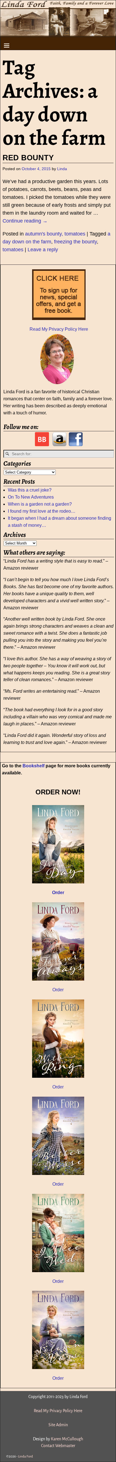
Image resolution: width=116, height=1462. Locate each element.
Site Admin (58, 1425)
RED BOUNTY (28, 158)
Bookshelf (33, 765)
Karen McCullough (67, 1439)
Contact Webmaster (58, 1445)
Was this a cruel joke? (30, 490)
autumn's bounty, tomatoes (55, 234)
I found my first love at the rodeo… (41, 511)
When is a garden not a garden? (40, 504)
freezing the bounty (75, 242)
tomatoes (13, 249)
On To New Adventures (31, 497)
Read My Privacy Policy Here (59, 329)
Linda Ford (25, 1456)
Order (58, 989)
